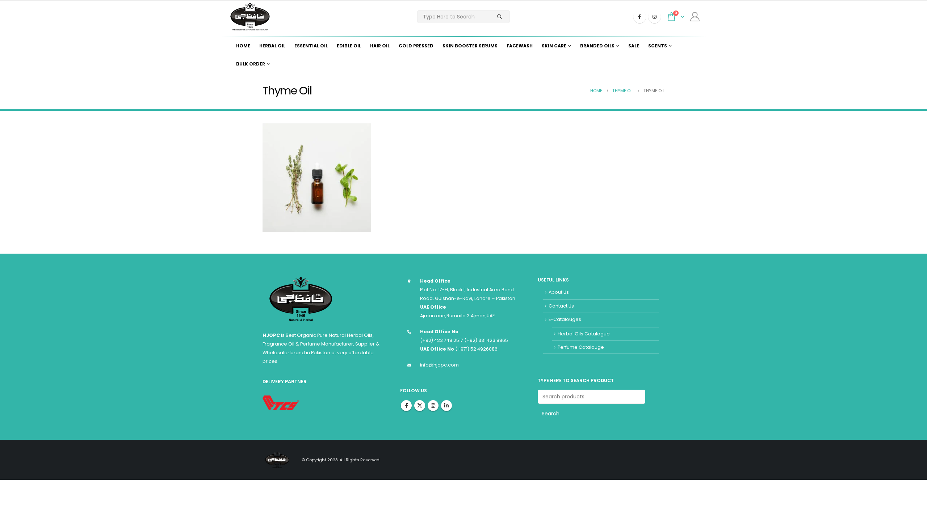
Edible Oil (349, 46)
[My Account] (695, 16)
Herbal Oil (272, 46)
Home (243, 46)
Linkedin (446, 405)
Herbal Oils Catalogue (584, 334)
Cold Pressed (416, 46)
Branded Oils (597, 46)
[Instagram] (654, 16)
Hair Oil (380, 46)
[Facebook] (639, 16)
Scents (657, 46)
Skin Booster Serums (470, 46)
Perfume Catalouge (581, 347)
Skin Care (554, 46)
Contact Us (561, 306)
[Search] (499, 16)
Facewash (520, 46)
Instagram (433, 405)
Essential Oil (311, 46)
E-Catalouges (565, 319)
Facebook (406, 405)
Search (550, 413)
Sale (633, 46)
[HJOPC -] (249, 16)
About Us (559, 292)
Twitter (419, 405)
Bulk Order (250, 64)
